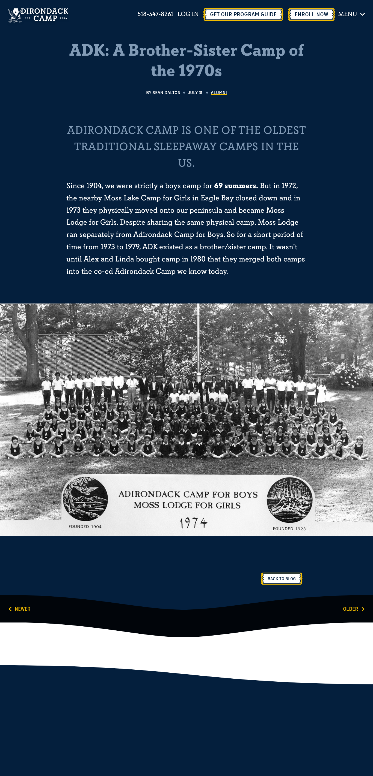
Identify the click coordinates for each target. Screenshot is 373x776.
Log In (188, 15)
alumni (219, 92)
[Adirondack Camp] (38, 15)
